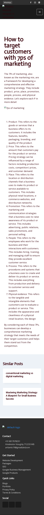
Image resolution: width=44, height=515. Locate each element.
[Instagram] (35, 2)
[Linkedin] (39, 2)
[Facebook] (31, 2)
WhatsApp (7, 2)
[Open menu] (40, 12)
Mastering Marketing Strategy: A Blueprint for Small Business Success (22, 395)
